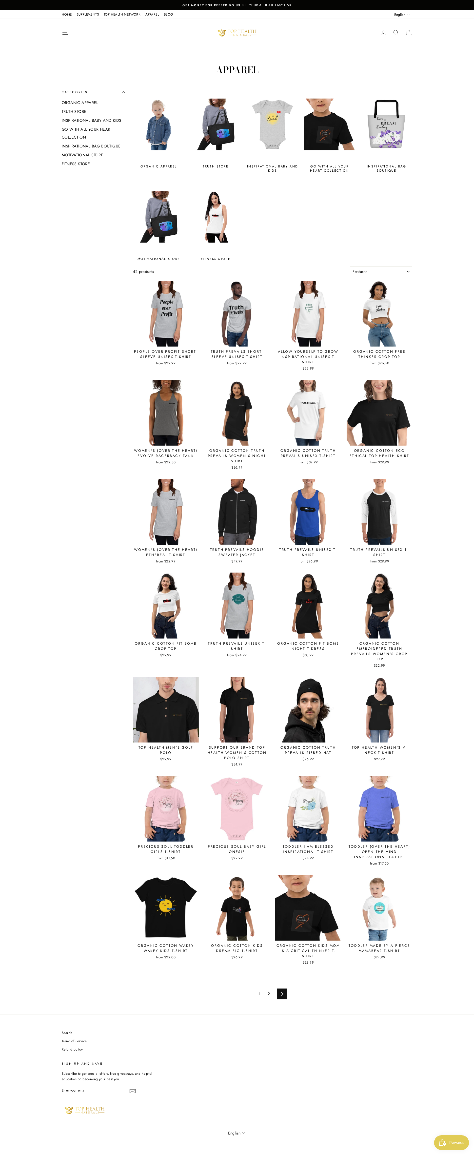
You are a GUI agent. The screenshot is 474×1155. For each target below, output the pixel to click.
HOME (67, 14)
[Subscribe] (132, 1091)
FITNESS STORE (76, 164)
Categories (75, 92)
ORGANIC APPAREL (80, 102)
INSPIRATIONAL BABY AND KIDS (91, 120)
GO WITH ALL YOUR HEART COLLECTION (87, 133)
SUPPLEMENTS (88, 14)
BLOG (168, 14)
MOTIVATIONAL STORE (82, 155)
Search (67, 1032)
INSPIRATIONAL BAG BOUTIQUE (91, 146)
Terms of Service (74, 1040)
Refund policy (72, 1049)
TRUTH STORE (74, 111)
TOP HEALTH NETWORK (122, 14)
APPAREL (152, 14)
